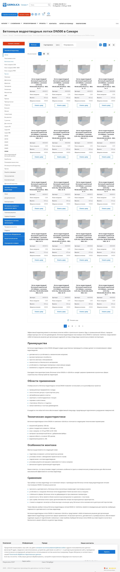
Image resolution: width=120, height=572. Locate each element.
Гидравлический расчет (9, 14)
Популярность (69, 45)
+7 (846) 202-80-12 (59, 4)
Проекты (42, 23)
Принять (107, 552)
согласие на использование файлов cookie (50, 548)
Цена (57, 45)
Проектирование (29, 23)
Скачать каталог (14, 43)
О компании (15, 23)
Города (44, 543)
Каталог (4, 23)
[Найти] (49, 5)
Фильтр (33, 45)
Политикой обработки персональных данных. (25, 554)
